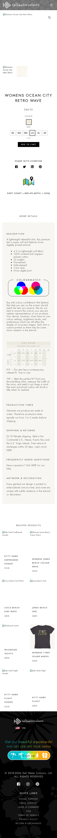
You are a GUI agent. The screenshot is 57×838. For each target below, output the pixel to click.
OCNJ (47, 193)
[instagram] (28, 784)
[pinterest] (38, 784)
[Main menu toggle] (51, 5)
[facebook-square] (19, 784)
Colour (28, 116)
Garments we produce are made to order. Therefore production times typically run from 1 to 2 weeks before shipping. (26, 416)
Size (29, 127)
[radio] (28, 122)
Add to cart (28, 144)
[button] (16, 166)
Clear (28, 138)
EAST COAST (14, 193)
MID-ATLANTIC (33, 193)
